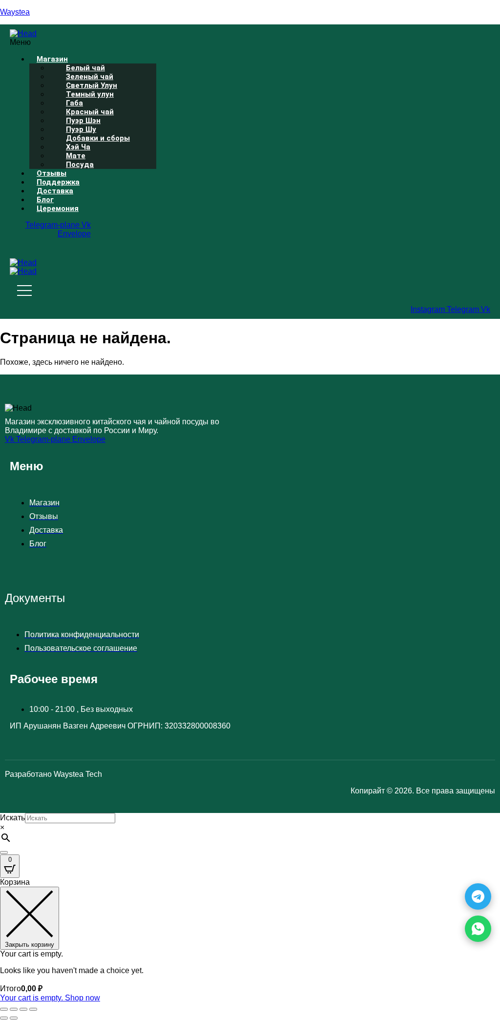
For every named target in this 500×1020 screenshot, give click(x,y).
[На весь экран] (14, 1009)
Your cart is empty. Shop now (50, 998)
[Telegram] (478, 896)
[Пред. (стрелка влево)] (4, 1018)
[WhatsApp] (478, 929)
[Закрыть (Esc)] (33, 1009)
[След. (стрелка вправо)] (14, 1018)
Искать (12, 817)
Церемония (58, 208)
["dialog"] (250, 940)
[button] (203, 42)
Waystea (15, 12)
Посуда (80, 164)
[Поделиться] (23, 1009)
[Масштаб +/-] (4, 1009)
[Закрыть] (4, 852)
